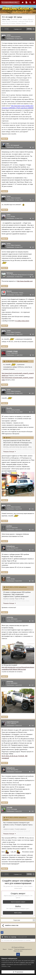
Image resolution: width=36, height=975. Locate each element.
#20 (33, 811)
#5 (33, 247)
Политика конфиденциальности (23, 949)
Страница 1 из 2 (18, 29)
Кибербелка (11, 546)
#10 (33, 393)
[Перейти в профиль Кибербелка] (3, 548)
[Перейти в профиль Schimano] (3, 275)
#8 (33, 334)
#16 (33, 621)
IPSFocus (21, 947)
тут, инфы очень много (22, 320)
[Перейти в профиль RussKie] (3, 410)
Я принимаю (18, 972)
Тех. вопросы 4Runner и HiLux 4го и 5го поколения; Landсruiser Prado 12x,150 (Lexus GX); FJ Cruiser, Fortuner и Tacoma (18, 21)
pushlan (9, 526)
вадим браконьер (13, 722)
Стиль (10, 949)
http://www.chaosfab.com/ (25, 281)
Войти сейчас (18, 912)
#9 (33, 355)
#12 (33, 509)
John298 (9, 807)
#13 (33, 529)
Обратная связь (18, 951)
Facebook (18, 954)
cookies (33, 960)
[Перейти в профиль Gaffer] (3, 217)
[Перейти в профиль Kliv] (3, 145)
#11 (33, 412)
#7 (33, 294)
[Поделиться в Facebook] (2, 932)
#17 (33, 685)
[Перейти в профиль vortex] (3, 37)
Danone (9, 291)
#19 (33, 771)
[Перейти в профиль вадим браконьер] (3, 724)
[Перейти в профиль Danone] (3, 293)
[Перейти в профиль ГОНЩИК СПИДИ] (3, 353)
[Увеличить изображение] (18, 484)
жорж (8, 577)
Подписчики (16, 920)
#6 (33, 276)
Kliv (8, 143)
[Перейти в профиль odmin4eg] (3, 619)
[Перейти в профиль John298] (3, 809)
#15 (33, 581)
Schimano (10, 273)
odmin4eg (10, 617)
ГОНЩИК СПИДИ (12, 351)
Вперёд (29, 28)
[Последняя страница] (34, 29)
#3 (33, 200)
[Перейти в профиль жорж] (3, 579)
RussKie (9, 408)
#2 (33, 147)
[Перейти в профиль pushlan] (3, 528)
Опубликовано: (14, 38)
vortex (8, 19)
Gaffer (9, 215)
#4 (33, 218)
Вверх (4, 138)
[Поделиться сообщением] (30, 38)
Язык (4, 949)
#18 (33, 725)
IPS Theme (14, 947)
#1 (33, 38)
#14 (33, 550)
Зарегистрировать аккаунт (18, 902)
